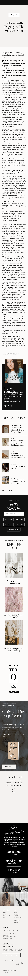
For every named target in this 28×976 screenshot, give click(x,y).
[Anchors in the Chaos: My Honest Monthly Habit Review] (5, 429)
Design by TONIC (7, 972)
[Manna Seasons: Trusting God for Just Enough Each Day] (5, 442)
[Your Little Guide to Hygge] (5, 467)
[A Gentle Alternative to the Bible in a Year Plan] (5, 454)
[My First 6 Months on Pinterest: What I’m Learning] (5, 480)
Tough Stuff (14, 15)
